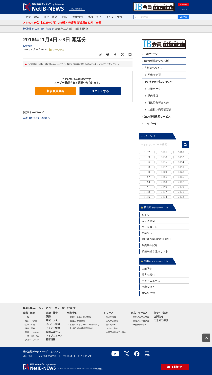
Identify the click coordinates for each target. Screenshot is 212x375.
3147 (147, 177)
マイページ (151, 123)
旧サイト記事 (161, 312)
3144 (147, 182)
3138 (147, 192)
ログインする (100, 91)
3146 (164, 177)
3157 (181, 157)
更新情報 (50, 339)
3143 (164, 182)
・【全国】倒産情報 (76, 321)
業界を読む (148, 274)
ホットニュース (151, 280)
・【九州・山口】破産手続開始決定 (83, 324)
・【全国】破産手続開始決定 (80, 328)
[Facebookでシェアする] (115, 54)
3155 (164, 162)
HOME (27, 28)
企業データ (154, 88)
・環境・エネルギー (32, 332)
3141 (147, 187)
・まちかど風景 (111, 321)
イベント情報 (114, 16)
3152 (164, 167)
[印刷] (107, 54)
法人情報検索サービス (157, 116)
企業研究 (147, 268)
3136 (181, 192)
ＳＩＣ (146, 214)
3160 (181, 152)
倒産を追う (148, 286)
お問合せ (158, 316)
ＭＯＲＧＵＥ (150, 227)
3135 (147, 197)
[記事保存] (100, 54)
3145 (181, 177)
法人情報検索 (76, 9)
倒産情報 (77, 16)
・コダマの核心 (111, 328)
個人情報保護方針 (47, 356)
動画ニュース (53, 331)
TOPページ (151, 53)
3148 (181, 172)
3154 (181, 162)
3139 (181, 187)
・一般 (26, 317)
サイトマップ (85, 356)
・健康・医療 (29, 328)
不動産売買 (154, 74)
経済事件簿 (148, 293)
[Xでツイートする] (122, 54)
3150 (147, 172)
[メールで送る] (130, 54)
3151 (181, 167)
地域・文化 (94, 16)
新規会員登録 (55, 91)
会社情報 (27, 356)
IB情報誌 (27, 45)
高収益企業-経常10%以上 (157, 239)
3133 (181, 197)
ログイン (183, 9)
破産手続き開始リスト (155, 251)
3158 (164, 157)
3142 (181, 182)
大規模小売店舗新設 (159, 109)
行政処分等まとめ (158, 102)
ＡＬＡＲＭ (148, 220)
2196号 (45, 117)
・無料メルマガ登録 (140, 317)
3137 (164, 192)
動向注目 (153, 95)
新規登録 (183, 4)
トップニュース (54, 335)
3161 (164, 152)
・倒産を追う (110, 324)
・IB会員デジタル (139, 324)
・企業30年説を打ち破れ (115, 332)
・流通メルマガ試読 (140, 321)
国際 (64, 16)
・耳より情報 (110, 317)
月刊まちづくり (153, 67)
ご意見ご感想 (161, 320)
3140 (164, 187)
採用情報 (67, 356)
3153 (147, 167)
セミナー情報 (53, 328)
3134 (164, 197)
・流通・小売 (29, 324)
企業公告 (147, 233)
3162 (147, 152)
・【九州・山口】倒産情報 (79, 317)
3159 (147, 157)
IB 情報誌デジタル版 (156, 60)
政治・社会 (50, 16)
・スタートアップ (31, 340)
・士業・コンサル (31, 336)
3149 (164, 172)
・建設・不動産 (30, 321)
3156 (147, 162)
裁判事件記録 (43, 28)
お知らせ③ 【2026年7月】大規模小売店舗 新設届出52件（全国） (65, 22)
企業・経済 (32, 16)
